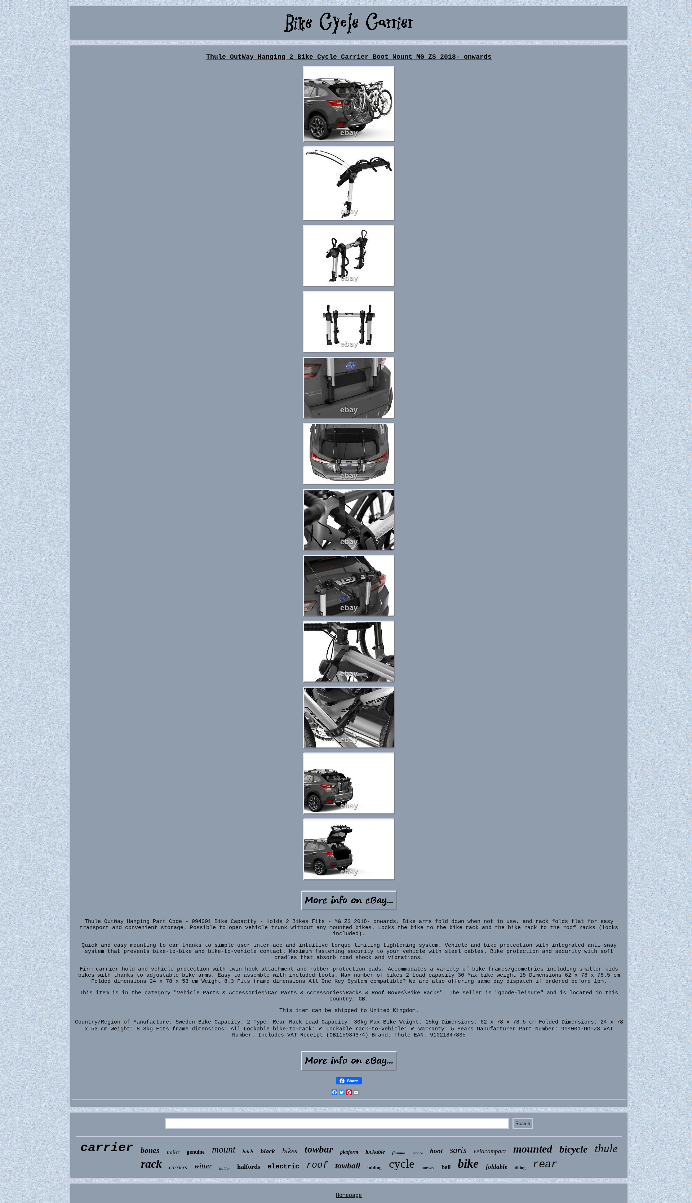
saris (458, 1150)
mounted (532, 1149)
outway (428, 1167)
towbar (319, 1149)
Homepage (349, 1196)
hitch (248, 1151)
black (268, 1151)
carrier (106, 1148)
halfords (248, 1166)
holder (224, 1168)
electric (283, 1167)
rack (151, 1163)
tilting (520, 1167)
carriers (178, 1167)
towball (347, 1165)
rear (545, 1165)
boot (436, 1151)
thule (606, 1148)
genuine (196, 1152)
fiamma (398, 1153)
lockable (375, 1152)
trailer (173, 1152)
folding (374, 1167)
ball (446, 1167)
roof (317, 1165)
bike (468, 1163)
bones (150, 1150)
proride (418, 1153)
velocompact (490, 1151)
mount (223, 1149)
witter (203, 1166)
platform (349, 1152)
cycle (401, 1163)
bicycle (573, 1149)
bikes (289, 1151)
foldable (496, 1166)
